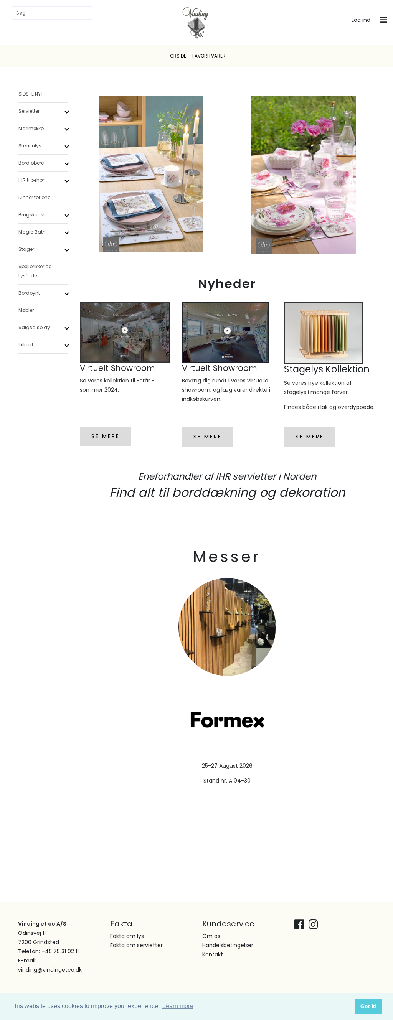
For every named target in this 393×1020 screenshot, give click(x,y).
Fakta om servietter (136, 945)
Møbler (26, 310)
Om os (211, 936)
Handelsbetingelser (227, 945)
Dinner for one (34, 197)
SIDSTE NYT (30, 94)
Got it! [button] (368, 1006)
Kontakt (212, 954)
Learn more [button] (177, 1006)
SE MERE (105, 436)
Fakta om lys (127, 936)
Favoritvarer (209, 56)
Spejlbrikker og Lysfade (35, 271)
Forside (177, 56)
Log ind (361, 20)
